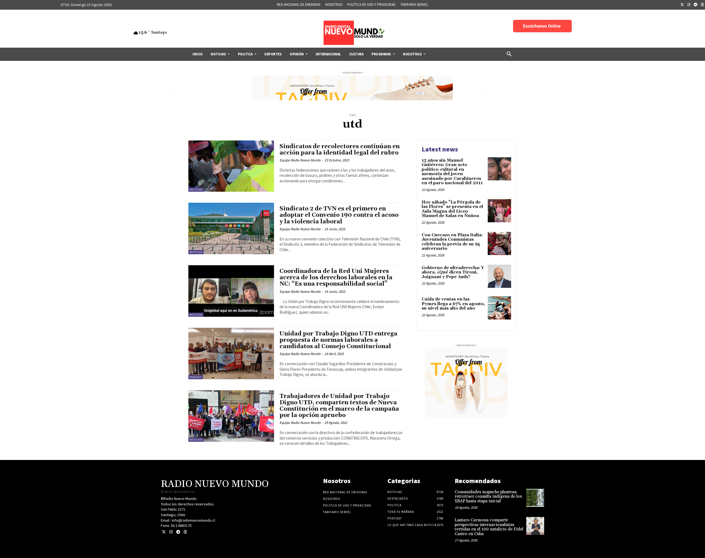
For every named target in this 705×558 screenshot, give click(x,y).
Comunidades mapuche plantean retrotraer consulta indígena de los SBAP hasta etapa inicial (488, 496)
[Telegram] (695, 5)
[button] (509, 54)
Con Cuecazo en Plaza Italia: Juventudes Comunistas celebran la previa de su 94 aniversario (452, 241)
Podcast (195, 377)
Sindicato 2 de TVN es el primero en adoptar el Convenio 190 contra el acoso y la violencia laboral (339, 215)
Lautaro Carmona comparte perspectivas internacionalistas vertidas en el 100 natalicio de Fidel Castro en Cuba (489, 527)
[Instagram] (689, 5)
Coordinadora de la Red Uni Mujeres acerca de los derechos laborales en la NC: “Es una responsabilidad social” (336, 278)
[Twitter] (682, 5)
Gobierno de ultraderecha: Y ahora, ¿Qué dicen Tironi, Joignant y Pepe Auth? (453, 272)
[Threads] (185, 532)
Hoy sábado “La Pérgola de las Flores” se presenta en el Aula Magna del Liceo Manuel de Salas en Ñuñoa (452, 209)
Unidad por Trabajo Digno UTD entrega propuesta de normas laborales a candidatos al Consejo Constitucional (338, 340)
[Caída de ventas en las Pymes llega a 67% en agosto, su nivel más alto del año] (499, 307)
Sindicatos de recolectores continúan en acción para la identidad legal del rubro (340, 149)
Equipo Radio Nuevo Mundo (300, 160)
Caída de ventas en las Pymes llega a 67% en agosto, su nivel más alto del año (453, 304)
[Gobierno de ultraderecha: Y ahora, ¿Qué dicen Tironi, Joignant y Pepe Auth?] (499, 276)
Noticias (195, 189)
